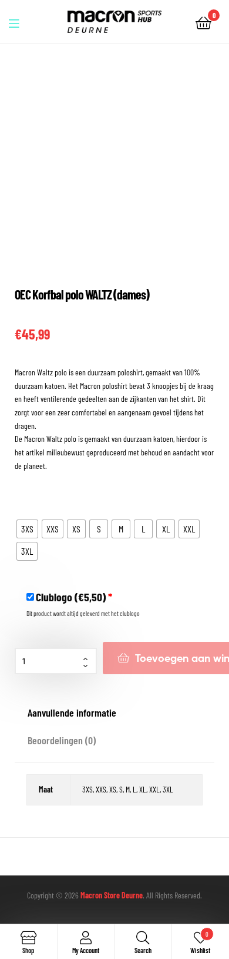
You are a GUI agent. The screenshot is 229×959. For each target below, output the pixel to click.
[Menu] (21, 21)
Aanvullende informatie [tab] (72, 712)
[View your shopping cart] (203, 22)
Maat (22, 495)
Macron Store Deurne (111, 895)
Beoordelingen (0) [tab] (62, 740)
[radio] (27, 529)
